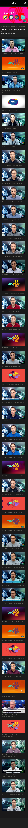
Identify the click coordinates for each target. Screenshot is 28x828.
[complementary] (14, 414)
